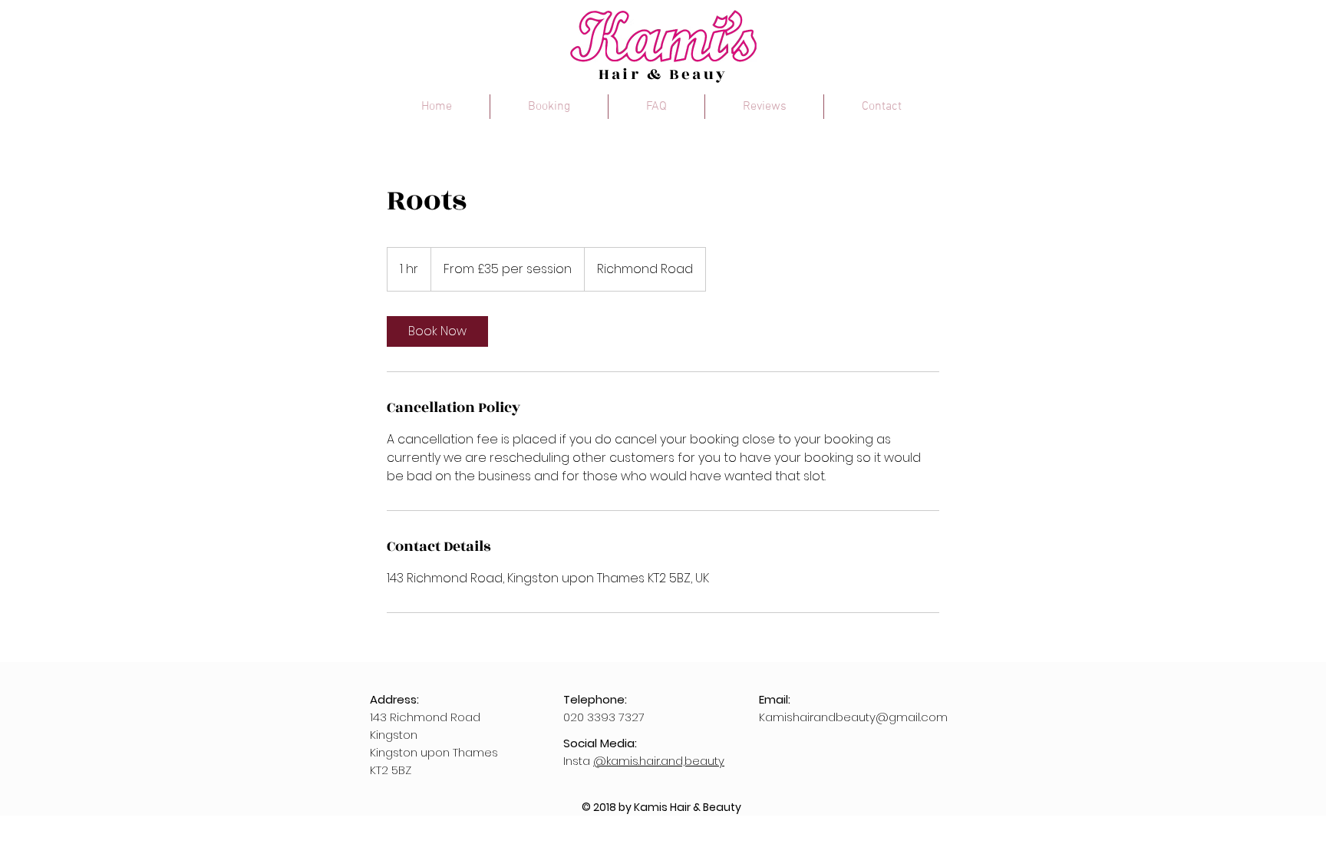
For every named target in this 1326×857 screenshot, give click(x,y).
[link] (437, 331)
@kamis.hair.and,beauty (658, 761)
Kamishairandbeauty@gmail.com (853, 717)
